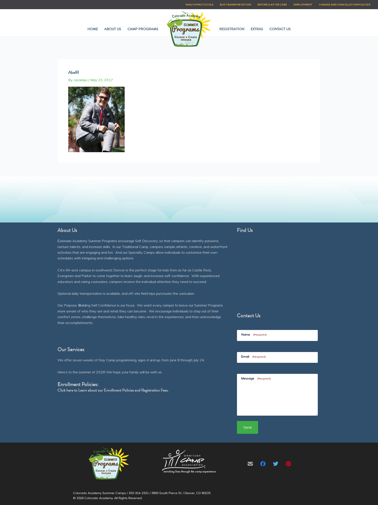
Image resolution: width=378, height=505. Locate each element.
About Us (112, 29)
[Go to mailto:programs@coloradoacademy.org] (250, 463)
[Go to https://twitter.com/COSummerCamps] (275, 463)
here (69, 390)
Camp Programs (143, 29)
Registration (231, 29)
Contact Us (280, 29)
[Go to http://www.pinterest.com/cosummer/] (288, 463)
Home (93, 29)
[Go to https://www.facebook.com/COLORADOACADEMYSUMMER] (263, 463)
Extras (257, 29)
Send (247, 427)
